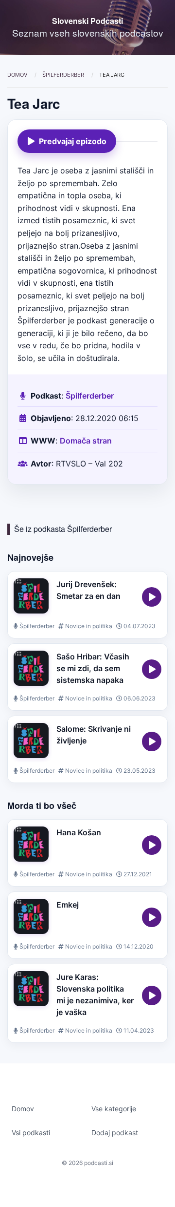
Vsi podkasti (31, 1132)
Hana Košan (78, 832)
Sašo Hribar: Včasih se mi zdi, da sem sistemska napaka (92, 668)
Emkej (67, 905)
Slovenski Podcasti (87, 20)
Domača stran (86, 440)
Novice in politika (88, 626)
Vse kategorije (113, 1108)
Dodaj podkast (114, 1132)
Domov (18, 74)
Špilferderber (64, 74)
